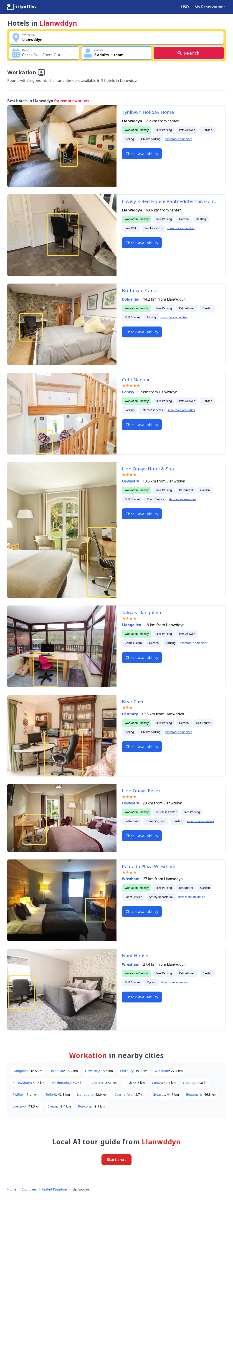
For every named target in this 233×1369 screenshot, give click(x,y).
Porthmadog (61, 1082)
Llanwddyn (80, 1189)
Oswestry (130, 481)
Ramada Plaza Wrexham (148, 866)
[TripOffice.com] (21, 7)
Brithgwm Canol (140, 290)
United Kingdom (54, 1189)
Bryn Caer (133, 701)
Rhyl (127, 1082)
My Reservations (210, 6)
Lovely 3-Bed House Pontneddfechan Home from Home (171, 201)
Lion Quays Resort (142, 791)
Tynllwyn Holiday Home (148, 112)
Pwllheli (19, 1094)
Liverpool (20, 1106)
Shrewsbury (22, 1082)
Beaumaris (194, 1094)
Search (192, 53)
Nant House (135, 955)
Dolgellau (130, 299)
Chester (98, 1082)
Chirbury (130, 713)
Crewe (52, 1106)
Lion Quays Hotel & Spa (148, 469)
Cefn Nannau (136, 380)
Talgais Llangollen (141, 612)
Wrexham (130, 878)
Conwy (128, 391)
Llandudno (85, 1094)
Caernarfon (123, 1094)
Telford (51, 1094)
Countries (29, 1189)
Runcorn (84, 1106)
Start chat (116, 1159)
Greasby (159, 1094)
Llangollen (131, 624)
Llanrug (189, 1082)
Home (11, 1189)
